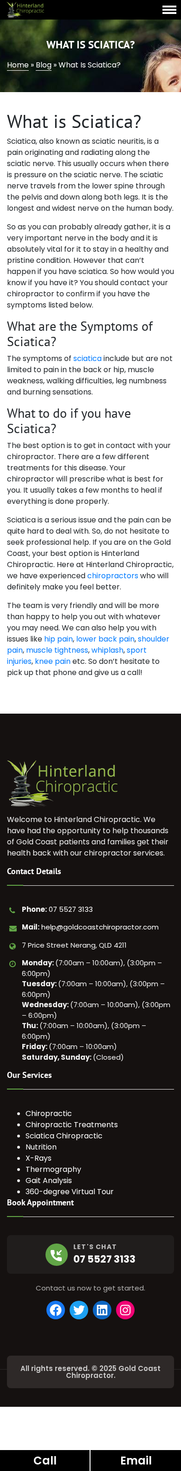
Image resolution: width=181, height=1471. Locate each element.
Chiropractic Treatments (72, 1124)
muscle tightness (57, 650)
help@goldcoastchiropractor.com (100, 927)
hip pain (58, 639)
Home (18, 65)
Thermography (53, 1169)
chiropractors (112, 575)
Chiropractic (49, 1113)
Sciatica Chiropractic (64, 1135)
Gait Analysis (49, 1180)
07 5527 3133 (71, 909)
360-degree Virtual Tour (70, 1191)
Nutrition (41, 1147)
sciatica (87, 358)
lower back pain (105, 639)
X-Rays (39, 1158)
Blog (44, 65)
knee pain (53, 661)
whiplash (107, 650)
